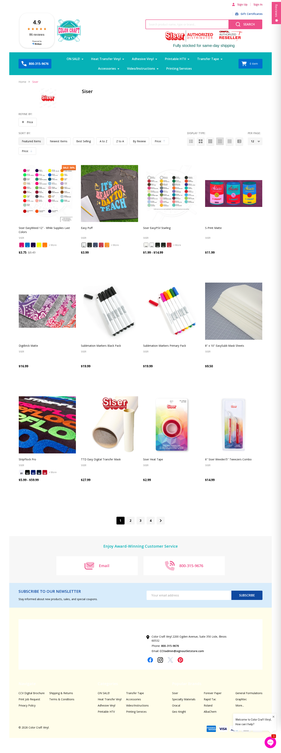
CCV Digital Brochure (32, 693)
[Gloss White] (152, 245)
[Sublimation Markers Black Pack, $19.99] (109, 311)
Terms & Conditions (61, 699)
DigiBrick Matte (28, 345)
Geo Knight (179, 711)
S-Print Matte (213, 228)
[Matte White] (146, 245)
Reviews (276, 10)
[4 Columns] (220, 141)
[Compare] (69, 269)
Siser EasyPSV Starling (157, 228)
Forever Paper (213, 693)
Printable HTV (175, 59)
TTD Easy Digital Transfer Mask (101, 459)
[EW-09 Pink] (21, 245)
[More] (82, 59)
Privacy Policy (27, 705)
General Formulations (248, 693)
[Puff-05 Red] (101, 245)
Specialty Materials (183, 699)
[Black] (27, 472)
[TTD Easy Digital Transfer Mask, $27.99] (109, 424)
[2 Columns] (201, 141)
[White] (21, 472)
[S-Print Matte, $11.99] (233, 193)
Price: (161, 142)
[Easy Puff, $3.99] (109, 193)
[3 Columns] (210, 141)
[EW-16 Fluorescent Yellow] (39, 245)
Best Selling (83, 141)
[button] (28, 122)
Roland (208, 705)
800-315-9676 (170, 646)
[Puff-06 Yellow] (107, 245)
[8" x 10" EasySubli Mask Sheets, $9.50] (233, 311)
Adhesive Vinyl (143, 59)
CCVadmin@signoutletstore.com (182, 651)
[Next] (161, 520)
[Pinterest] (180, 660)
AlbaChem (210, 711)
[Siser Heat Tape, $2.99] (171, 424)
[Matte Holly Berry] (169, 245)
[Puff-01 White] (84, 245)
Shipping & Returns (61, 693)
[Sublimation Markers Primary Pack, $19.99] (171, 311)
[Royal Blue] (33, 472)
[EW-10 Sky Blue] (27, 245)
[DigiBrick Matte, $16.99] (47, 311)
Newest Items (58, 141)
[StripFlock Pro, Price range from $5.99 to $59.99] (47, 424)
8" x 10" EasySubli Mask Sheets (224, 345)
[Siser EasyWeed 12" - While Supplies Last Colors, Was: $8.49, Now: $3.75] (47, 193)
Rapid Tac (210, 699)
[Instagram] (160, 660)
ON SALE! (73, 59)
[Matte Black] (157, 245)
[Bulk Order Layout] (239, 141)
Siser (175, 693)
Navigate (27, 683)
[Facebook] (150, 660)
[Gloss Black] (163, 245)
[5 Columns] (229, 141)
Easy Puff (87, 228)
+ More (53, 245)
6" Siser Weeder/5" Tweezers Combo (228, 459)
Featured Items (31, 141)
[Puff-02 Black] (89, 245)
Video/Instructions (141, 68)
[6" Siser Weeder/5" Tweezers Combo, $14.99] (233, 424)
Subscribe (247, 595)
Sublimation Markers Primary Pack (164, 345)
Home (22, 82)
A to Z (103, 141)
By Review (139, 141)
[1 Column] (191, 141)
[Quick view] (60, 269)
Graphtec (241, 699)
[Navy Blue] (39, 472)
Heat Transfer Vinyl (106, 59)
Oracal (176, 705)
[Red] (45, 472)
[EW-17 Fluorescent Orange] (45, 245)
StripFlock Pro (27, 459)
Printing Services (179, 68)
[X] (170, 660)
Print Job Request (29, 699)
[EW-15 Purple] (33, 245)
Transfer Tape (208, 59)
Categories (108, 683)
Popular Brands (186, 683)
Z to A (120, 141)
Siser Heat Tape (153, 459)
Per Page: (254, 133)
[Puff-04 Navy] (95, 245)
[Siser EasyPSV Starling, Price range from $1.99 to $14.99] (171, 193)
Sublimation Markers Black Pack (101, 345)
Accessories (107, 68)
